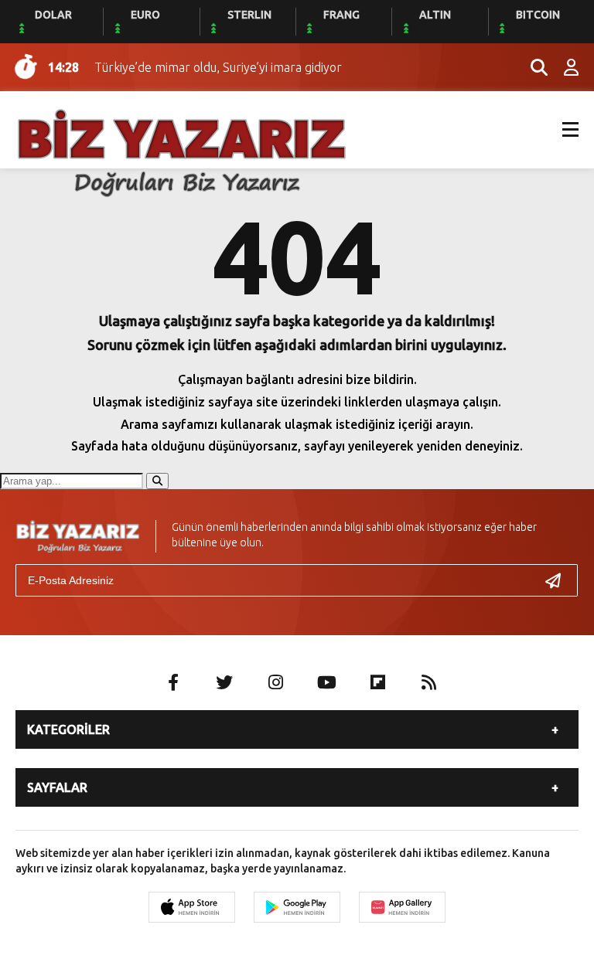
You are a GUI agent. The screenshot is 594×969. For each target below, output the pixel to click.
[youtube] (326, 682)
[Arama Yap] (532, 67)
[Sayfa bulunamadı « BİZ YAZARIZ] (181, 151)
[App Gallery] (402, 907)
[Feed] (428, 682)
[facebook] (173, 682)
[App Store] (191, 907)
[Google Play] (297, 907)
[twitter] (224, 682)
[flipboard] (377, 682)
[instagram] (275, 682)
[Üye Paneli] (563, 67)
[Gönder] (559, 580)
